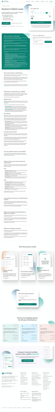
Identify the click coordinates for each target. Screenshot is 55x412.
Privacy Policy (19, 407)
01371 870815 (13, 377)
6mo (32, 12)
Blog (8, 407)
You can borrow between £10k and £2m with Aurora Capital (27, 300)
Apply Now (51, 1)
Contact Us (14, 407)
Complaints (23, 407)
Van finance (20, 55)
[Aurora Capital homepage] (5, 1)
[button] (27, 1)
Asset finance (6, 115)
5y (46, 12)
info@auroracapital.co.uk (5, 377)
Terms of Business (28, 407)
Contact (47, 1)
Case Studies (42, 1)
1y (35, 12)
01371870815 (28, 363)
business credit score (16, 77)
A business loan (6, 101)
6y (49, 12)
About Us (11, 407)
